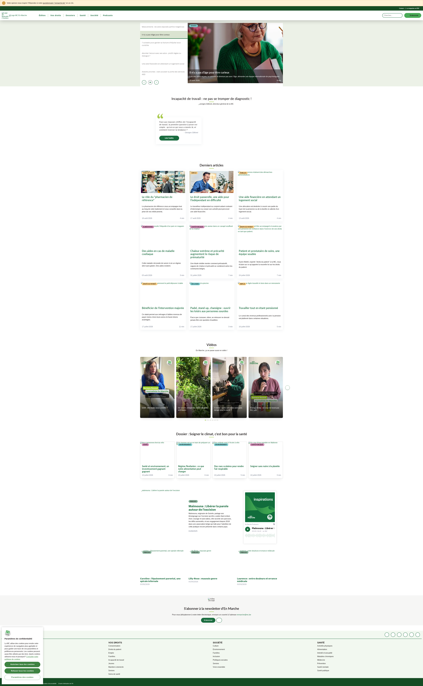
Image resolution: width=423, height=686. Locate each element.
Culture (216, 646)
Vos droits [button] (55, 15)
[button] (205, 420)
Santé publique (323, 670)
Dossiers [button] (70, 15)
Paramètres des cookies (22, 677)
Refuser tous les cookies (22, 671)
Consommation (114, 646)
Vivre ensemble (219, 667)
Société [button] (94, 15)
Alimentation (322, 649)
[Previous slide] (144, 82)
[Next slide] (156, 82)
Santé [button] (83, 15)
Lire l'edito (169, 138)
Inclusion (216, 656)
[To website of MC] (5, 15)
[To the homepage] (22, 15)
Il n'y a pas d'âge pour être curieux (156, 35)
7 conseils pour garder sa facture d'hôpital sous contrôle (161, 44)
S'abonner (208, 620)
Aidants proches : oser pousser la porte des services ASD (163, 73)
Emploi (111, 653)
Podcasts (7, 653)
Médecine (321, 660)
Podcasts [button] (108, 15)
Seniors (111, 670)
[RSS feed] (418, 634)
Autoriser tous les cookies (22, 664)
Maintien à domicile (116, 667)
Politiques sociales (220, 660)
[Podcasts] (405, 634)
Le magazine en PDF (412, 8)
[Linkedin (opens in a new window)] (393, 634)
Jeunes (111, 663)
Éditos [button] (42, 15)
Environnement (219, 649)
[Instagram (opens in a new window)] (399, 634)
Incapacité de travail (116, 660)
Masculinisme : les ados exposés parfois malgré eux (163, 27)
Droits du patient (114, 649)
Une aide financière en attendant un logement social (163, 64)
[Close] (420, 3)
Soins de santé (114, 674)
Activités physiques (324, 646)
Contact (401, 8)
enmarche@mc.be (244, 615)
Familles (111, 656)
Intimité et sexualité (324, 653)
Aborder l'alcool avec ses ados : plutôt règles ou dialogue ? (161, 54)
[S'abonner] (219, 620)
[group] (157, 460)
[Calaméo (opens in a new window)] (411, 634)
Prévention (321, 663)
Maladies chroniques (325, 656)
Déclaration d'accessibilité (48, 683)
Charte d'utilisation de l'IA (65, 683)
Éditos (6, 646)
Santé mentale (323, 667)
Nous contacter (10, 660)
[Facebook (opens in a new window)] (387, 634)
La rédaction (9, 656)
